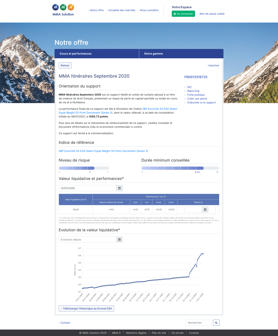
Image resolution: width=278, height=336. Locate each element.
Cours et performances (76, 53)
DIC (189, 87)
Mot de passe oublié (212, 13)
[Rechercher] (216, 323)
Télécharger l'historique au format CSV (87, 308)
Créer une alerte (196, 98)
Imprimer (213, 65)
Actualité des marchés (121, 10)
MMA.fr (116, 332)
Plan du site (159, 332)
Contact (65, 322)
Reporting (192, 90)
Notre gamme (153, 53)
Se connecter (185, 13)
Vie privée (177, 332)
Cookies (194, 332)
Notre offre (97, 10)
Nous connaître (149, 10)
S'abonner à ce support (201, 102)
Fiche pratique (195, 94)
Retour (65, 65)
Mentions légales (136, 332)
